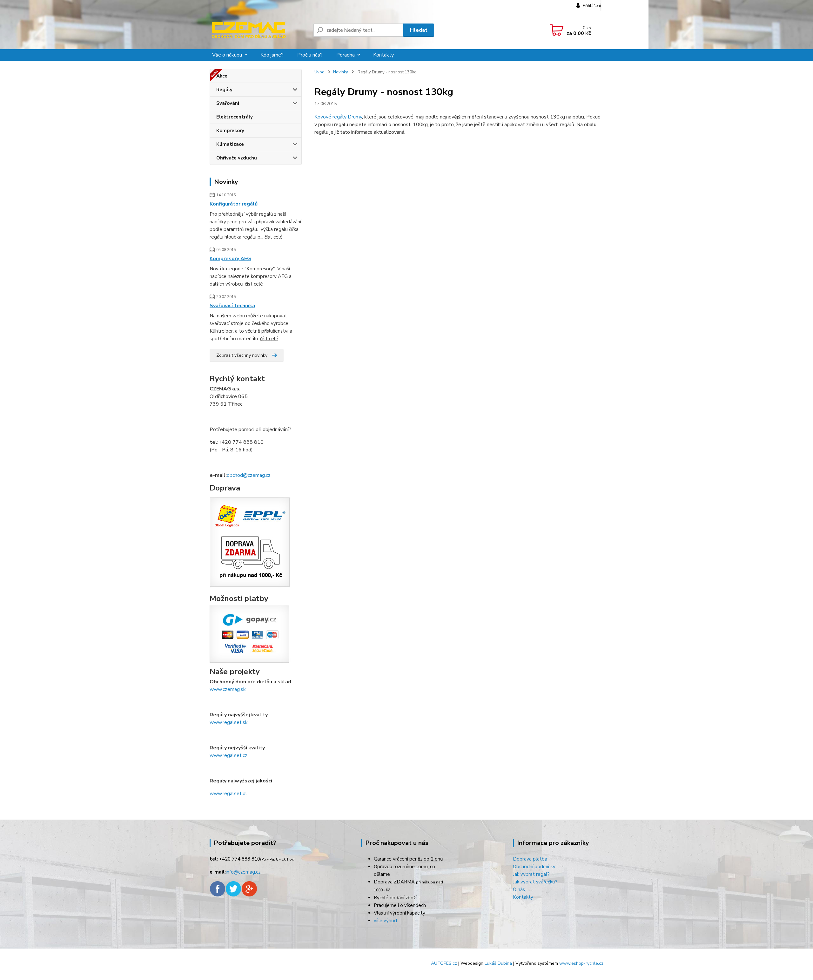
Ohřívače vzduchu (236, 158)
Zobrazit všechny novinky (241, 355)
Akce (221, 76)
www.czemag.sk (228, 689)
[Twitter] (233, 888)
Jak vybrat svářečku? (535, 882)
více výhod (385, 920)
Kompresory (230, 130)
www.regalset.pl (228, 793)
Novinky (340, 72)
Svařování (227, 103)
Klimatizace (230, 144)
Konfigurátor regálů (234, 203)
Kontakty (383, 54)
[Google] (249, 888)
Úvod (319, 72)
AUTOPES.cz (444, 963)
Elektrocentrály (234, 117)
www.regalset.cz (228, 755)
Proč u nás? (310, 54)
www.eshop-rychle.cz (581, 963)
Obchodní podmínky (534, 866)
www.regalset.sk (229, 722)
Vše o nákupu (227, 54)
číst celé (274, 237)
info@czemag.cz (243, 872)
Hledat (418, 30)
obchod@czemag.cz (249, 475)
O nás (519, 889)
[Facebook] (217, 888)
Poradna (345, 54)
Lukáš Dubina (498, 963)
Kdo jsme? (272, 54)
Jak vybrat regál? (531, 874)
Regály (224, 89)
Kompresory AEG (230, 258)
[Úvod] (259, 30)
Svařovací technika (232, 305)
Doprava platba (530, 859)
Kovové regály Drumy (338, 116)
